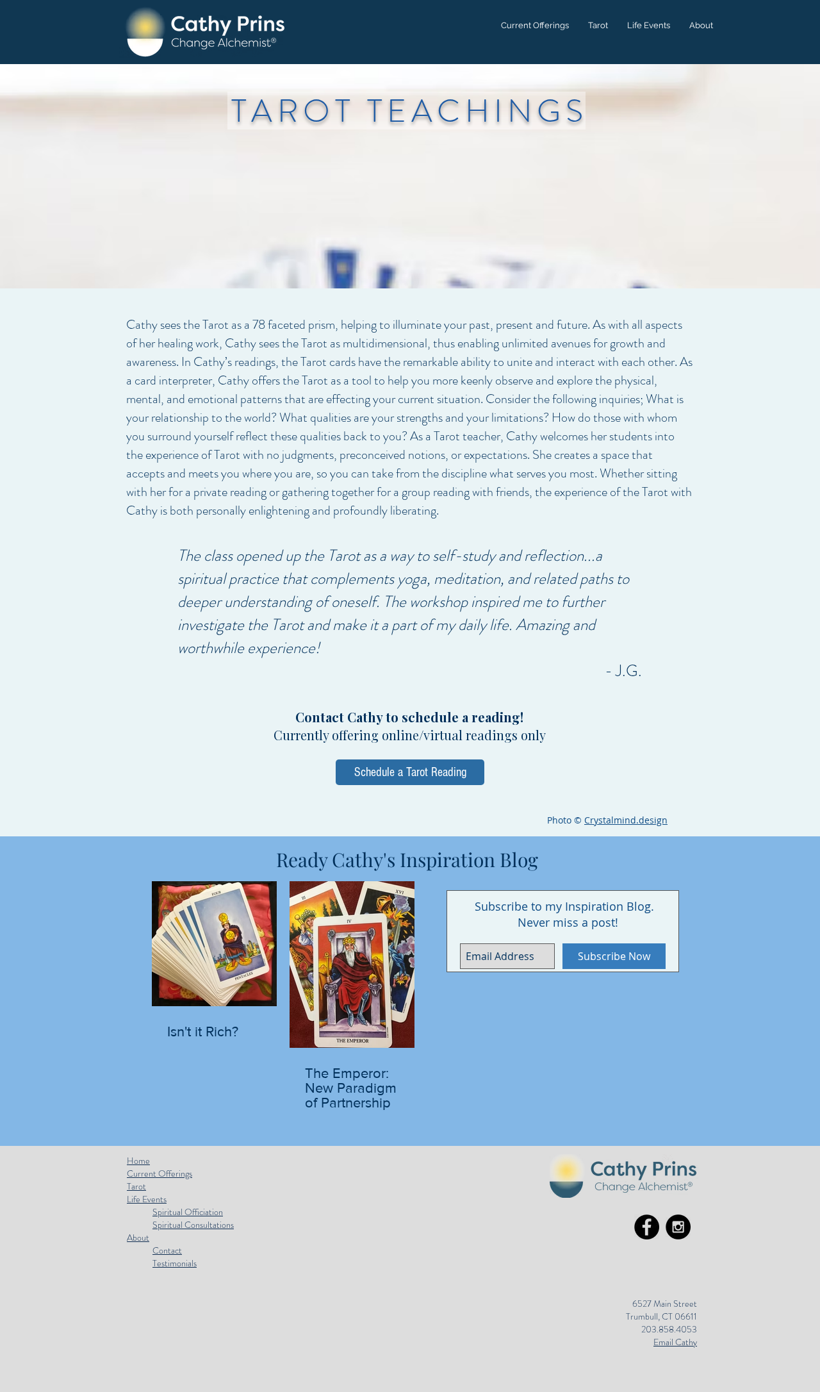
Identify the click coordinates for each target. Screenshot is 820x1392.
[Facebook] (646, 1226)
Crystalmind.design (626, 820)
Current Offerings (159, 1173)
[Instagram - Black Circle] (678, 1226)
